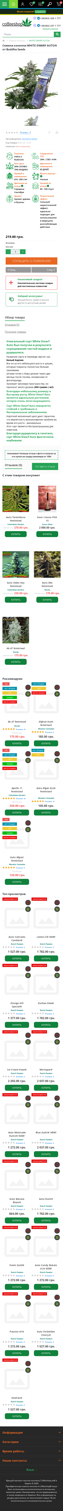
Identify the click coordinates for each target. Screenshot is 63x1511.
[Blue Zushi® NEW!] (46, 1114)
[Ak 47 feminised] (17, 703)
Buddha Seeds (29, 138)
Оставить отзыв (45, 466)
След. (50, 269)
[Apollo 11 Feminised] (17, 769)
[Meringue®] (46, 1051)
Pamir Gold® (17, 1265)
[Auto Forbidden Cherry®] (46, 1313)
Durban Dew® (46, 1003)
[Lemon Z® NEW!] (46, 918)
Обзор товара (15, 317)
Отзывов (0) (12, 325)
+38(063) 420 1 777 (50, 18)
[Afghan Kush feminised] (46, 703)
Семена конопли (17, 40)
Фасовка (10, 242)
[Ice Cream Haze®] (17, 1051)
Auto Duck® (46, 1198)
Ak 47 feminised (16, 648)
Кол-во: (9, 246)
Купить (15, 534)
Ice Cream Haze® (17, 1069)
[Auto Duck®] (46, 1180)
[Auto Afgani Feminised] (17, 838)
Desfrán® (16, 1397)
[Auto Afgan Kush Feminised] (46, 769)
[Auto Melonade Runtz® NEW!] (17, 1114)
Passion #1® (17, 1331)
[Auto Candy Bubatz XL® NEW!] (46, 1246)
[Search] (57, 34)
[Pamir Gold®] (17, 1246)
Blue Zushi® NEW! (46, 1132)
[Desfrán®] (17, 1379)
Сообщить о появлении (32, 261)
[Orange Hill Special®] (17, 984)
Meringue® (46, 1069)
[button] (22, 4)
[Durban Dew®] (46, 984)
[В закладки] (49, 132)
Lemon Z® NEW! (46, 936)
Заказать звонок (50, 28)
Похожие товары (15, 332)
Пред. (12, 269)
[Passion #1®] (17, 1313)
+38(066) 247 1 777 (50, 25)
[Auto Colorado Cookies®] (17, 918)
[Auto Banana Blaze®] (17, 1180)
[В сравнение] (57, 132)
